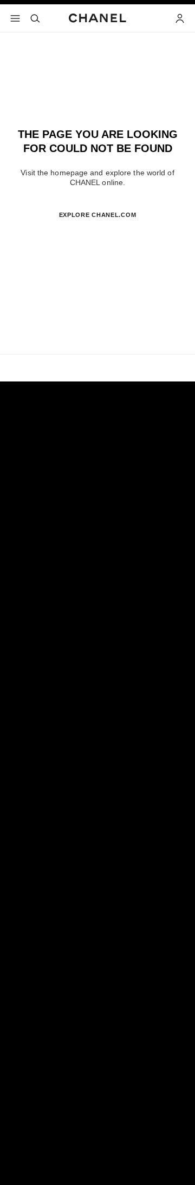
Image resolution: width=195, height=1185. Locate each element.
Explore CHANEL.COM (97, 215)
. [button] (97, 232)
